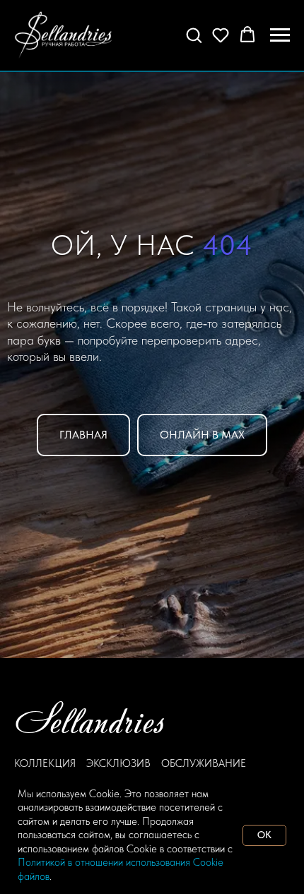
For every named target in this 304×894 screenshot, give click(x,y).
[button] (193, 34)
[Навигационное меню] (280, 35)
